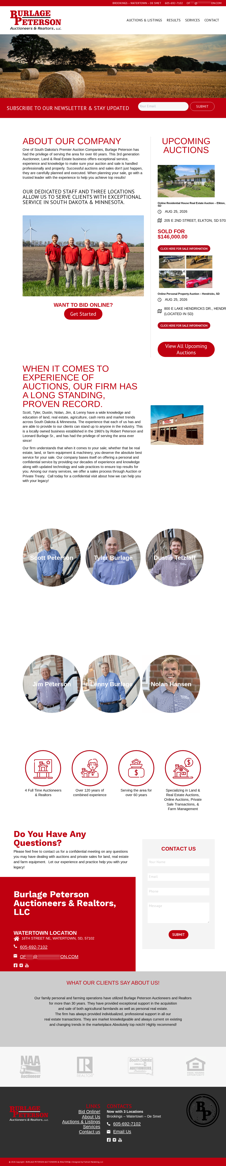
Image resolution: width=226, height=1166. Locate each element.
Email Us (122, 1115)
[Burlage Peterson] (36, 20)
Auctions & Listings (81, 1105)
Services (91, 1110)
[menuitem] (137, 3)
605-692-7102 (174, 3)
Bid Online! (89, 1095)
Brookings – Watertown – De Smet (136, 3)
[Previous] (3, 62)
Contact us (89, 1115)
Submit (202, 106)
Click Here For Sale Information (183, 248)
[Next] (223, 62)
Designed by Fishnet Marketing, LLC (87, 1146)
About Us (91, 1100)
